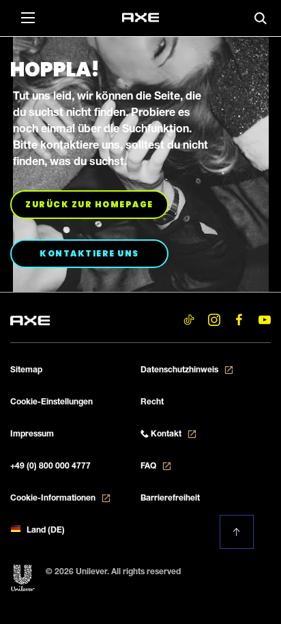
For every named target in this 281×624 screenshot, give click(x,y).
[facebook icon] (239, 319)
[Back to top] (237, 532)
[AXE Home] (140, 18)
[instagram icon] (213, 319)
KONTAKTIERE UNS (104, 253)
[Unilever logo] (22, 578)
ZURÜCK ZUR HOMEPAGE (96, 204)
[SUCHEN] (260, 18)
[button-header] (27, 17)
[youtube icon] (264, 319)
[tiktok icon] (188, 319)
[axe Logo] (30, 318)
